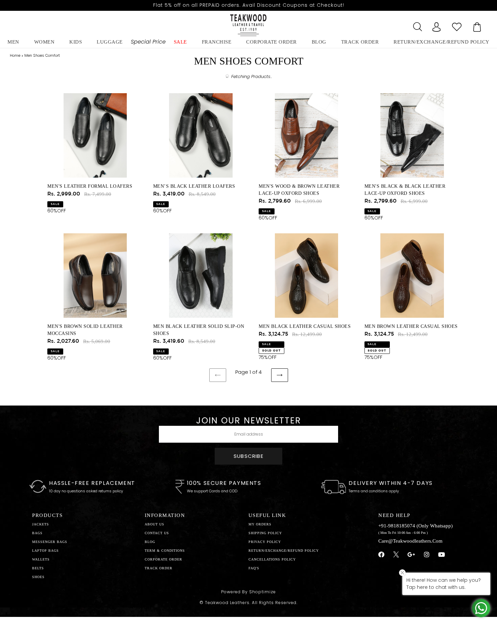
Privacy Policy (265, 542)
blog (319, 42)
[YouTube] (441, 554)
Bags (37, 533)
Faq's (254, 568)
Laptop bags (45, 550)
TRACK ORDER (158, 568)
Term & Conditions (165, 550)
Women (44, 42)
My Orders (260, 524)
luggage (110, 42)
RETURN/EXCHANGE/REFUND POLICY (442, 42)
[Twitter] (396, 555)
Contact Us (157, 533)
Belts (38, 568)
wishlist (457, 25)
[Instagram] (427, 554)
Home (15, 55)
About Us (154, 524)
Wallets (41, 559)
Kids (75, 42)
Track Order (360, 42)
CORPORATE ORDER (163, 559)
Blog (150, 542)
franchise (217, 42)
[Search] (416, 25)
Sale (180, 42)
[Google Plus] (411, 554)
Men (13, 42)
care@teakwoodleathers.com (410, 541)
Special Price (148, 42)
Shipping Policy (265, 533)
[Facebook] (381, 554)
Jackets (40, 524)
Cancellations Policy (272, 559)
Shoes (38, 577)
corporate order (271, 42)
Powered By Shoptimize (248, 592)
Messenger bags (49, 542)
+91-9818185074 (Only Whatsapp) (415, 525)
